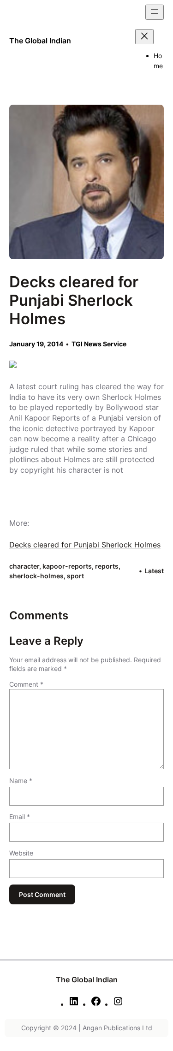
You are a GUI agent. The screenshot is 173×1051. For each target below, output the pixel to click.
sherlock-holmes (36, 576)
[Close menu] (144, 36)
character (24, 566)
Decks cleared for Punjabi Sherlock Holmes (85, 544)
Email (19, 816)
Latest (154, 571)
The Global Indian (40, 40)
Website (21, 853)
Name (20, 780)
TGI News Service (99, 344)
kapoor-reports (67, 566)
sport (75, 576)
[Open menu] (154, 12)
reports (107, 566)
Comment (26, 684)
